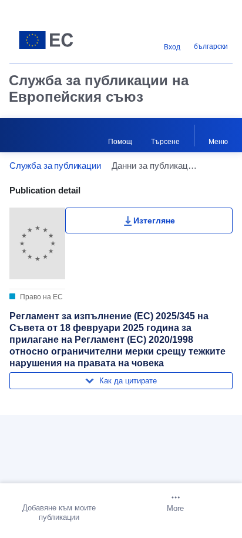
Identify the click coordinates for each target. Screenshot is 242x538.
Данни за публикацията (74, 419)
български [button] (211, 46)
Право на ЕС (40, 297)
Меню (218, 142)
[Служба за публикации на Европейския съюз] (48, 40)
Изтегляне (154, 220)
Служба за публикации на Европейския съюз (99, 88)
